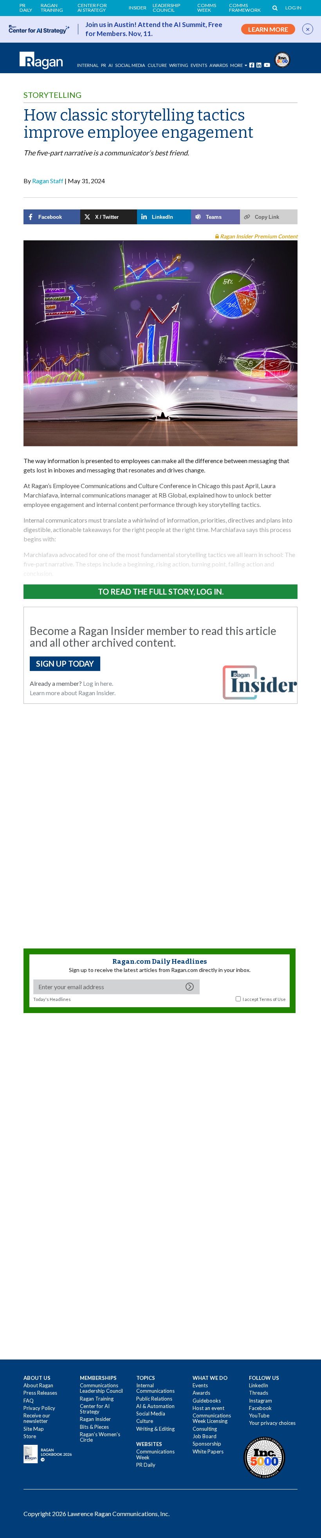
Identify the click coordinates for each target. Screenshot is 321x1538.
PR (103, 65)
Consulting (205, 1429)
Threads (258, 1393)
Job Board (204, 1436)
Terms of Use (272, 999)
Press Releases (40, 1393)
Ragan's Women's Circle (100, 1437)
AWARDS (218, 65)
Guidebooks (207, 1400)
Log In (293, 7)
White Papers (208, 1451)
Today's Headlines (52, 999)
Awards (201, 1393)
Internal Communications (155, 1388)
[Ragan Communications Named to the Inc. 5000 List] (282, 59)
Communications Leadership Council (101, 1388)
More (236, 65)
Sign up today (65, 663)
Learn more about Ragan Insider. (72, 692)
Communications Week (155, 1454)
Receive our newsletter (36, 1418)
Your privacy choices (272, 1423)
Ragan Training (52, 8)
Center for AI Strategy (92, 8)
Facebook (260, 1408)
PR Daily (26, 8)
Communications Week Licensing (212, 1418)
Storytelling (52, 94)
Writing (178, 65)
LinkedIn (258, 1385)
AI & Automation (155, 1406)
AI (110, 65)
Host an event (208, 1408)
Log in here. (98, 683)
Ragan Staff (47, 180)
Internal (88, 65)
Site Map (33, 1429)
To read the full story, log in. (161, 591)
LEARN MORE (268, 29)
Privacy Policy (39, 1408)
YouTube (259, 1415)
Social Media (130, 65)
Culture (157, 65)
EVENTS (199, 65)
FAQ (28, 1400)
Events (200, 1385)
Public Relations (154, 1399)
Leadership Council (166, 8)
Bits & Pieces (94, 1427)
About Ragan (38, 1385)
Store (29, 1436)
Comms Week (206, 8)
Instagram (260, 1400)
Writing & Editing (155, 1429)
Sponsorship (207, 1444)
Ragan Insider (95, 1419)
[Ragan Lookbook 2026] (47, 1453)
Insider (137, 7)
